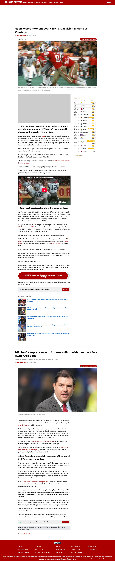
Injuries (56, 2)
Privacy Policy (60, 549)
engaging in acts (23, 425)
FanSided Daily (23, 549)
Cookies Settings (76, 552)
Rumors (30, 2)
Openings (38, 546)
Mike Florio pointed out (36, 482)
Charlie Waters (23, 227)
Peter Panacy (21, 35)
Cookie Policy (92, 549)
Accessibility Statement (42, 552)
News (24, 2)
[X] (106, 2)
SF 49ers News (27, 534)
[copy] (28, 39)
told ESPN (31, 227)
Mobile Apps (92, 546)
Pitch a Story (39, 549)
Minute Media (10, 556)
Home (20, 534)
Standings (44, 2)
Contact (58, 546)
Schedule (37, 2)
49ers (43, 136)
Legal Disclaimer (23, 552)
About (20, 546)
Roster (50, 2)
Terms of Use (75, 549)
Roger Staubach (56, 243)
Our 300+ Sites (75, 546)
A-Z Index (59, 552)
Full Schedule (78, 155)
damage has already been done (43, 441)
